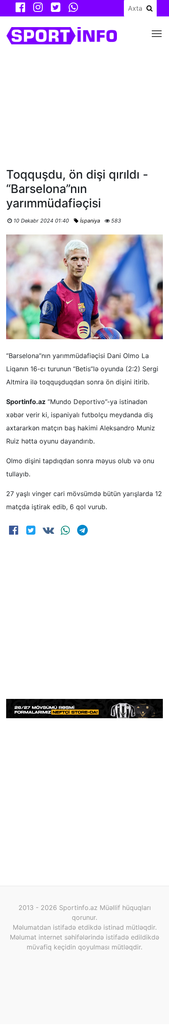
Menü (157, 33)
